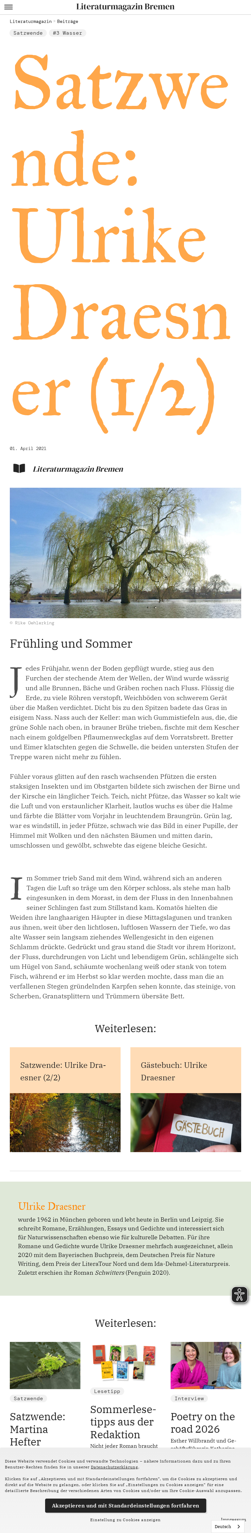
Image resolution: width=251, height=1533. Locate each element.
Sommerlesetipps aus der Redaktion (123, 1421)
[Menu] (8, 7)
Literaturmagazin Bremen (78, 468)
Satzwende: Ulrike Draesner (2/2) (63, 1071)
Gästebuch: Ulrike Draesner (174, 1071)
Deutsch (223, 1526)
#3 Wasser (67, 32)
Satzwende (28, 32)
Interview (189, 1398)
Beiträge (67, 21)
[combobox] (227, 1526)
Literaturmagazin (31, 21)
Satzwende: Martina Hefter (37, 1428)
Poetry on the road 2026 (203, 1422)
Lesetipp (107, 1391)
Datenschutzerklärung (114, 1466)
